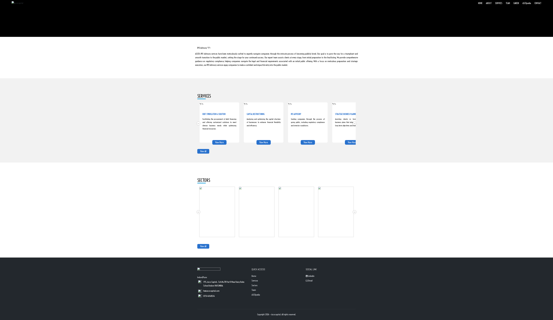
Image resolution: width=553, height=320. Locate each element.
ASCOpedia (256, 294)
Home (254, 276)
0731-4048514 (209, 296)
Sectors (254, 285)
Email (310, 280)
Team (254, 290)
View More (219, 142)
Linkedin (311, 276)
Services (255, 280)
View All (203, 151)
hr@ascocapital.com (211, 290)
